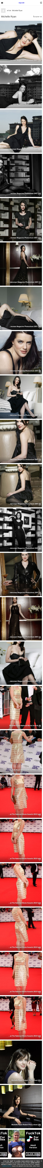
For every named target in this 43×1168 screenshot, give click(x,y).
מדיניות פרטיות (7, 1166)
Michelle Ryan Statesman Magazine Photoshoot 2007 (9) (24, 371)
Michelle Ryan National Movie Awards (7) (25, 770)
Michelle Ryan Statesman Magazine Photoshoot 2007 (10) (24, 326)
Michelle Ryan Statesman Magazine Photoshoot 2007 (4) (24, 681)
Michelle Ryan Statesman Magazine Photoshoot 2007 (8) (24, 415)
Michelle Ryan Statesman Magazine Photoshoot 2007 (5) (24, 548)
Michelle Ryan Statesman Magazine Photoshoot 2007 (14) (24, 193)
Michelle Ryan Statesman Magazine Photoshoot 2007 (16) (24, 105)
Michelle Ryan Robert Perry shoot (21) (26, 1080)
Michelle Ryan (17, 10)
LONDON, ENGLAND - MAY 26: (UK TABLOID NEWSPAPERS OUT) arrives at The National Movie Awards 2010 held (24, 814)
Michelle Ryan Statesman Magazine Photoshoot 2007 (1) (24, 637)
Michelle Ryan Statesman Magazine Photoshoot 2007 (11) (24, 149)
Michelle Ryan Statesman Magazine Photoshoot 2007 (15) (24, 60)
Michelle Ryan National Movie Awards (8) (25, 725)
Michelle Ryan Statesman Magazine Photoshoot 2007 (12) (24, 238)
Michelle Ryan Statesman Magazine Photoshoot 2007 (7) (24, 282)
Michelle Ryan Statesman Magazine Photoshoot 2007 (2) (24, 592)
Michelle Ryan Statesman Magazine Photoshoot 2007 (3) (24, 459)
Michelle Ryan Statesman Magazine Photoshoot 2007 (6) (24, 504)
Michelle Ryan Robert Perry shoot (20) (26, 1125)
